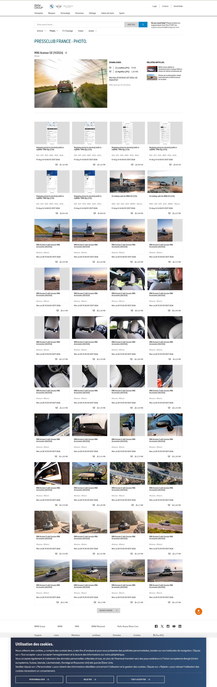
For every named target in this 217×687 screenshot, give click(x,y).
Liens (56, 635)
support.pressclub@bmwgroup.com (165, 27)
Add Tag (131, 24)
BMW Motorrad (98, 626)
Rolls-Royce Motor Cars (127, 626)
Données (117, 635)
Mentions (75, 635)
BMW (60, 626)
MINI (77, 626)
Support (37, 635)
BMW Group (39, 626)
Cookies (137, 635)
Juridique (96, 635)
